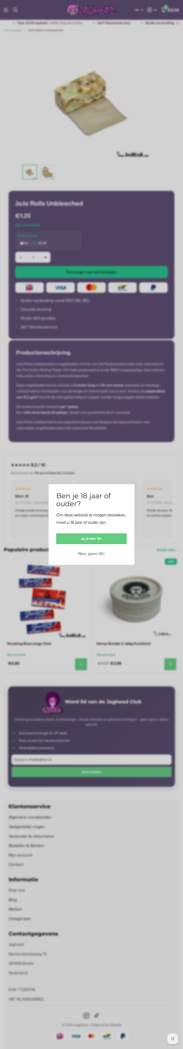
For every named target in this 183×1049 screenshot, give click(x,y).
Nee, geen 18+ (91, 553)
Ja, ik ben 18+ (91, 538)
